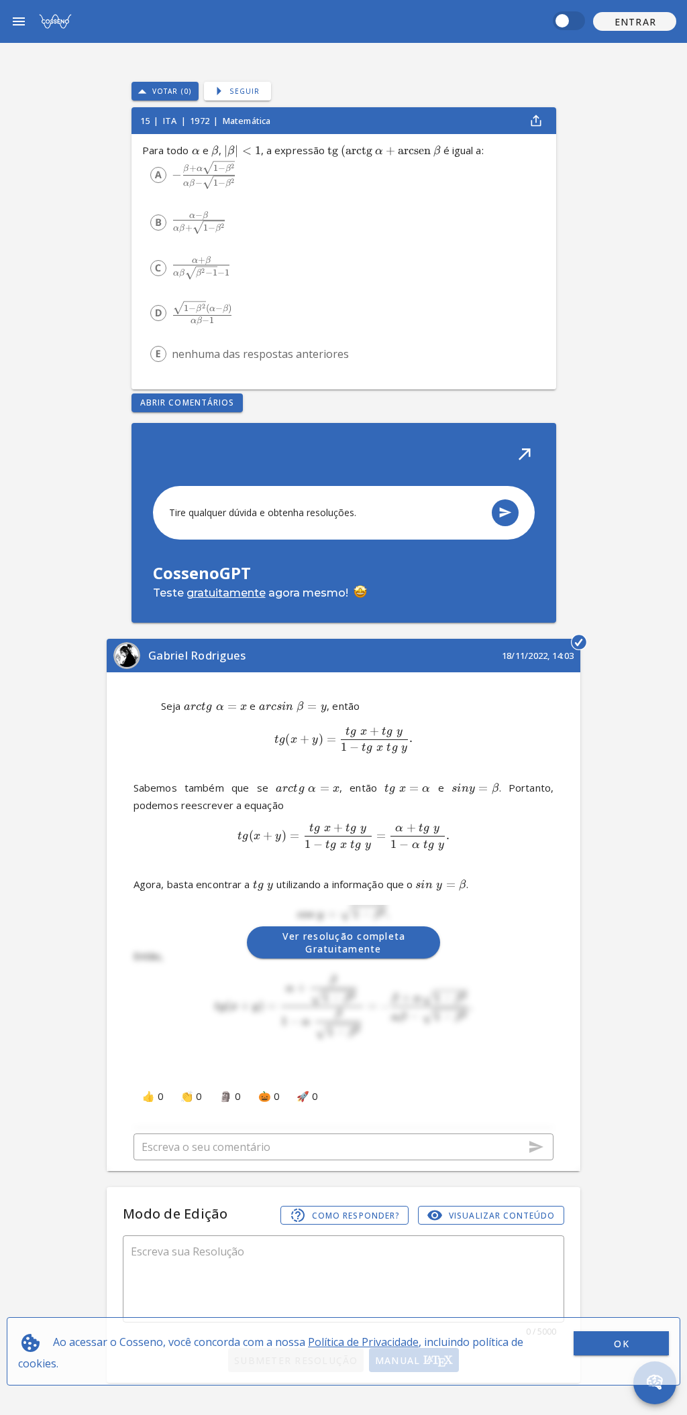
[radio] (158, 175)
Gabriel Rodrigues (197, 655)
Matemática (247, 121)
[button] (634, 21)
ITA (171, 121)
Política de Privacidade (363, 1342)
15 (146, 121)
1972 (200, 121)
